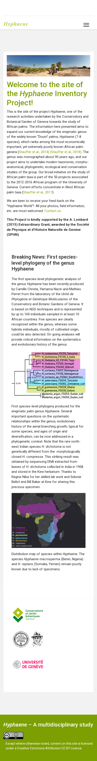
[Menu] (86, 25)
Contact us (52, 211)
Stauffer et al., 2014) (34, 152)
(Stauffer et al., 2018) (65, 152)
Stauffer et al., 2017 (37, 192)
